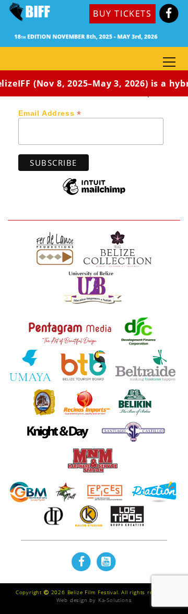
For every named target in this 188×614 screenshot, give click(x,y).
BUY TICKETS (122, 13)
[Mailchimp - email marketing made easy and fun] (94, 194)
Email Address (49, 112)
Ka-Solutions (115, 600)
